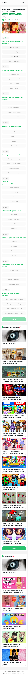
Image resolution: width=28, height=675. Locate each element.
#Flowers (19, 14)
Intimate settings (14, 52)
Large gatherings (14, 47)
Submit (14, 319)
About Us (5, 673)
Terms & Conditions (15, 673)
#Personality (12, 14)
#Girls (4, 16)
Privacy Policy (22, 673)
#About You (5, 14)
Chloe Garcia (10, 19)
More (14, 548)
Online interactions (14, 61)
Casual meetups (14, 56)
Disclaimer (9, 673)
